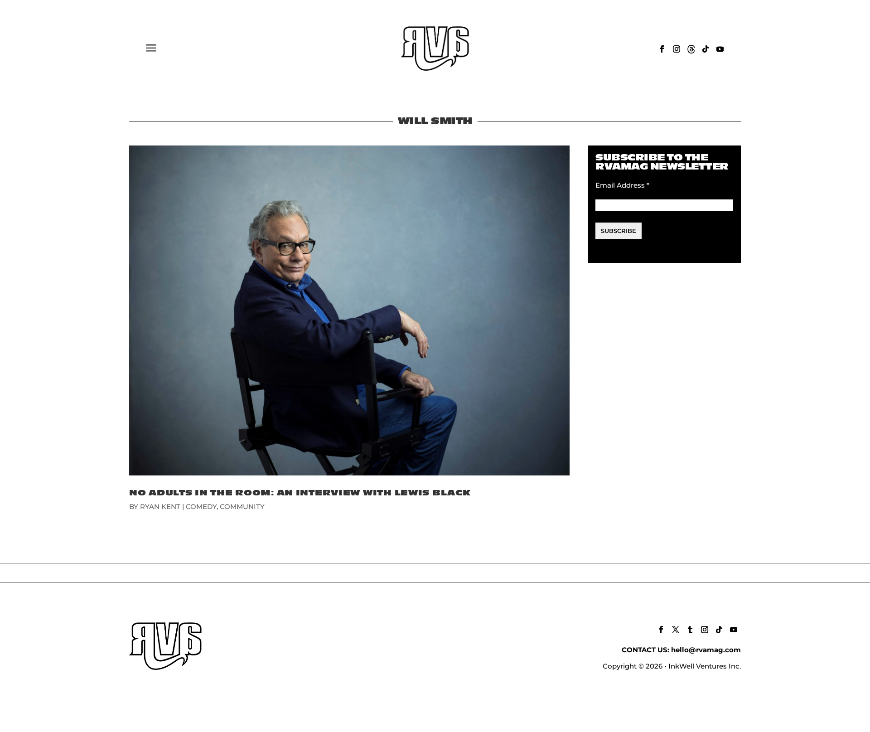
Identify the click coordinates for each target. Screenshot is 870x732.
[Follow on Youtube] (720, 49)
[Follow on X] (675, 629)
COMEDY (201, 506)
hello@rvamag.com (706, 649)
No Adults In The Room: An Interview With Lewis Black (299, 493)
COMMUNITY (242, 506)
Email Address (622, 185)
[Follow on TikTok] (705, 49)
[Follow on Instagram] (676, 49)
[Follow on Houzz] (691, 49)
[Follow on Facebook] (662, 49)
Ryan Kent (160, 506)
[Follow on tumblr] (690, 629)
